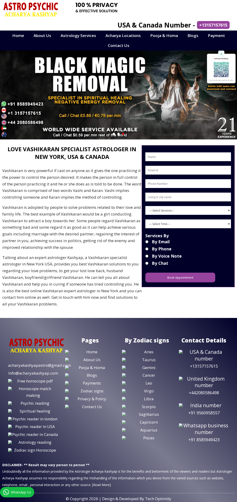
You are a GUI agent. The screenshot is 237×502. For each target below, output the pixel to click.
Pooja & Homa (164, 35)
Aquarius (148, 430)
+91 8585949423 (204, 439)
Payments (92, 383)
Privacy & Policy (92, 398)
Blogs (192, 35)
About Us (42, 35)
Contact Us (118, 45)
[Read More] (101, 485)
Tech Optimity (158, 498)
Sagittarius (149, 414)
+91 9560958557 (204, 413)
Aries (148, 351)
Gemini (149, 367)
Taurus (149, 359)
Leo (149, 383)
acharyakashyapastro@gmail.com (39, 365)
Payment (216, 35)
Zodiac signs (92, 391)
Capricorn (149, 422)
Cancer (149, 375)
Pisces (148, 437)
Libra (149, 398)
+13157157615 (213, 25)
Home (18, 35)
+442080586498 (204, 392)
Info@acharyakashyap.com (33, 373)
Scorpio (149, 406)
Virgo (149, 391)
